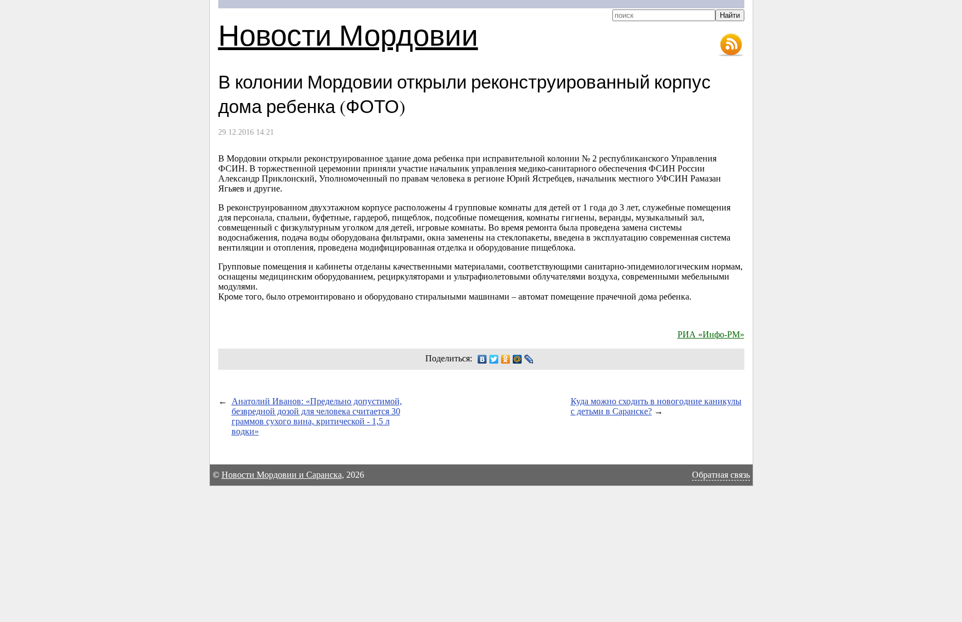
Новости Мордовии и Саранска (282, 474)
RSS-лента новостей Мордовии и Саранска (731, 45)
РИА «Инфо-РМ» (711, 334)
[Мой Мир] (517, 359)
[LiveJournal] (529, 359)
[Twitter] (494, 359)
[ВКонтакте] (482, 359)
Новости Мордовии (348, 34)
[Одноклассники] (506, 359)
